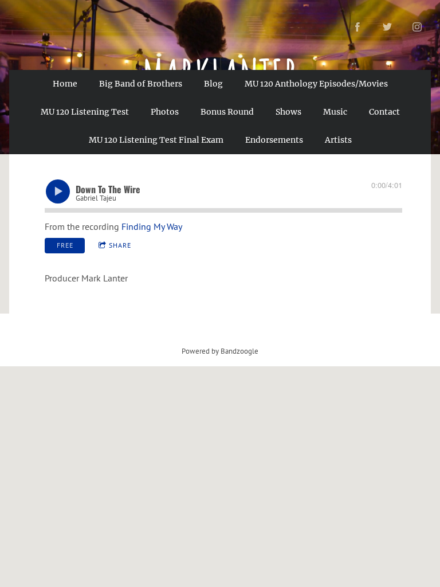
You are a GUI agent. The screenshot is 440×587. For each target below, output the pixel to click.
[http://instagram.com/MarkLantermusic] (417, 27)
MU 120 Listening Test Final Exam (156, 140)
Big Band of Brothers (140, 84)
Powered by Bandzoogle (220, 351)
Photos (165, 112)
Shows (288, 112)
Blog (213, 84)
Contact (384, 112)
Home (65, 84)
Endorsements (274, 140)
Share (120, 245)
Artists (338, 140)
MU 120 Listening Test (85, 112)
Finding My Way (151, 226)
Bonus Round (227, 112)
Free (65, 245)
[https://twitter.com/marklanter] (387, 27)
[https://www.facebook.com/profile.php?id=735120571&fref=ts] (357, 27)
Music (335, 112)
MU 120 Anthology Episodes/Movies (316, 84)
